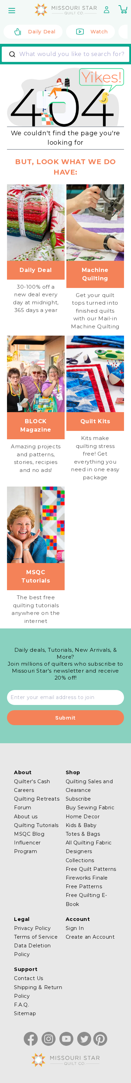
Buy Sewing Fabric (90, 807)
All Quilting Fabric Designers (89, 847)
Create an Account (90, 937)
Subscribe (78, 799)
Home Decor (83, 816)
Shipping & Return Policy (38, 991)
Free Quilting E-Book (87, 899)
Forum (22, 807)
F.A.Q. (21, 1005)
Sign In (75, 928)
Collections (80, 860)
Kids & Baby (81, 825)
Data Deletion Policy (32, 949)
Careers (24, 790)
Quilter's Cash (32, 781)
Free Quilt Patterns (91, 869)
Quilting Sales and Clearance (89, 785)
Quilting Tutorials (36, 825)
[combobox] (65, 54)
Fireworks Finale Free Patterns (87, 882)
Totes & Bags (83, 834)
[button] (12, 10)
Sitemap (25, 1013)
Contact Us (28, 978)
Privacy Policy (32, 928)
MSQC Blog (29, 834)
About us (26, 816)
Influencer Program (27, 847)
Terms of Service (36, 937)
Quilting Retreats (36, 799)
